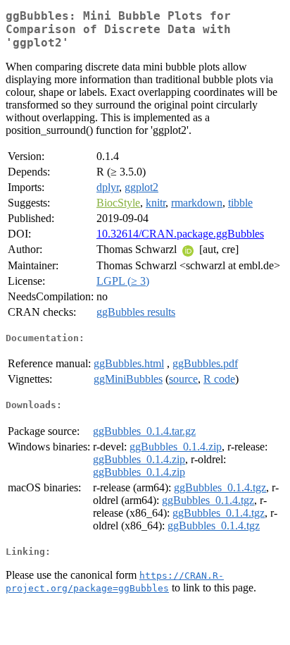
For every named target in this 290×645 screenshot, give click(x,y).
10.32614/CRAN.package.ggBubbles (180, 234)
